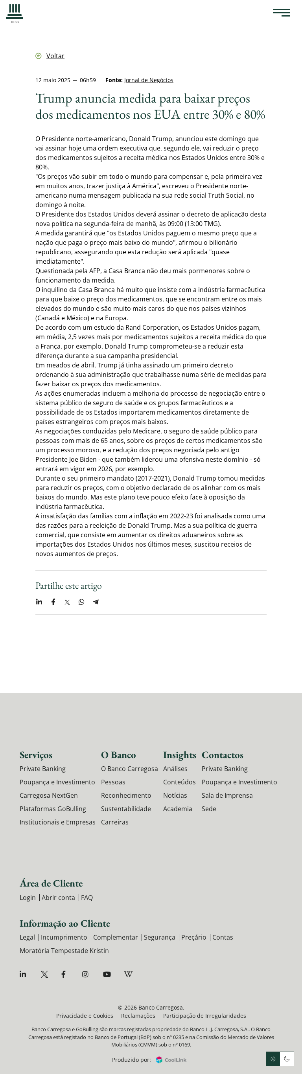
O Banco (118, 754)
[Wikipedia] (129, 974)
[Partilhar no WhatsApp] (81, 602)
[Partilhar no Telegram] (95, 602)
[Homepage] (14, 13)
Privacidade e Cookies (84, 1015)
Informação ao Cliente (65, 923)
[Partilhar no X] (67, 602)
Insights (179, 754)
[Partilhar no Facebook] (53, 602)
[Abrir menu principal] (281, 13)
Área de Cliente (51, 883)
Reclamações (138, 1015)
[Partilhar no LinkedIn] (38, 602)
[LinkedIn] (24, 974)
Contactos (222, 754)
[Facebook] (66, 974)
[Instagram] (87, 974)
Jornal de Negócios (148, 80)
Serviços (36, 754)
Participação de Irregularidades (204, 1015)
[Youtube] (108, 974)
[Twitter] (45, 974)
